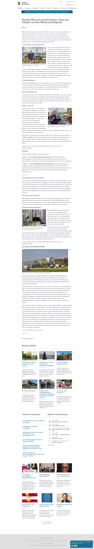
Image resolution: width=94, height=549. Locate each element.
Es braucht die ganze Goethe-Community (62, 363)
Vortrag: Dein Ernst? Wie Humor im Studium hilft (63, 475)
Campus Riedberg (27, 338)
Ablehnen (75, 545)
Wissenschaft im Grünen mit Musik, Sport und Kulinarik (29, 364)
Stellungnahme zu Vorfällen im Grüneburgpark (30, 427)
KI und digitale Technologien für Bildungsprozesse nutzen (29, 476)
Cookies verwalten (62, 545)
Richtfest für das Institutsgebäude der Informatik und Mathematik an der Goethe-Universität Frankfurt (46, 394)
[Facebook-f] (47, 543)
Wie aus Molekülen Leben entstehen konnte (46, 505)
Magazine (61, 1)
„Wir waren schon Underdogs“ (62, 391)
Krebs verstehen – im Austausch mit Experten (61, 434)
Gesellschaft (35, 8)
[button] (47, 522)
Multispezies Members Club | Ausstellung (60, 421)
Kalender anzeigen (51, 444)
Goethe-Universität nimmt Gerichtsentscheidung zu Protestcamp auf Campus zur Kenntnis (33, 454)
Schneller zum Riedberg (28, 391)
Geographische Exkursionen (57, 438)
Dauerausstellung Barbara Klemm (58, 425)
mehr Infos (58, 166)
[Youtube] (49, 543)
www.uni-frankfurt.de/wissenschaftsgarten (32, 330)
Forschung (27, 8)
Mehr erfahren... (80, 543)
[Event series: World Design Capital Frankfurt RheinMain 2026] (67, 427)
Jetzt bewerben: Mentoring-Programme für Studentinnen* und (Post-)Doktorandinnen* (33, 433)
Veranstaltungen (72, 8)
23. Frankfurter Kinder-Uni (57, 442)
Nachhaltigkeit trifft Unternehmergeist (44, 475)
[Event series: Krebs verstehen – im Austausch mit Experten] (57, 433)
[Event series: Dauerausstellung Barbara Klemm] (56, 424)
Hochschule (63, 8)
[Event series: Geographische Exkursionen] (57, 436)
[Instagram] (42, 543)
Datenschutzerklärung (54, 545)
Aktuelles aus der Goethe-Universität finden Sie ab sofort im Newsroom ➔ (47, 12)
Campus (49, 8)
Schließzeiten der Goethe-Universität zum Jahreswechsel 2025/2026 (46, 364)
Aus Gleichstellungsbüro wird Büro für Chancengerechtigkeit (32, 440)
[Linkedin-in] (44, 543)
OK (72, 545)
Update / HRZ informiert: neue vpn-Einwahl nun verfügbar (33, 421)
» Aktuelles (20, 8)
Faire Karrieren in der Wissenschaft (28, 505)
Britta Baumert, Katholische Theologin (64, 505)
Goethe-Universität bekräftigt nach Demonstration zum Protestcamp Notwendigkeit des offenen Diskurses (32, 447)
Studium (42, 8)
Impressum (48, 545)
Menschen (55, 8)
